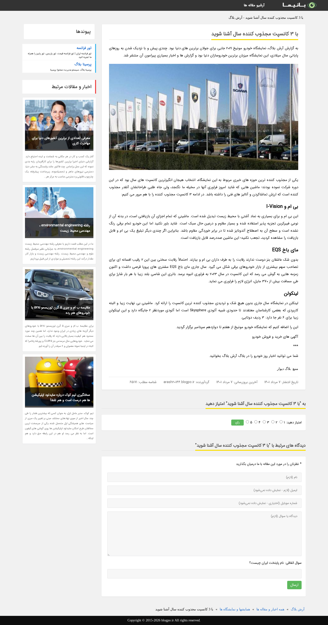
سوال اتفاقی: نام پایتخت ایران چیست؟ (275, 562)
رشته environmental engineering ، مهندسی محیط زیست (64, 228)
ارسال (294, 585)
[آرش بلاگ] (299, 5)
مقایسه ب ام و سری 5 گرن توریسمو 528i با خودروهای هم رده (60, 310)
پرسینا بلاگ (82, 64)
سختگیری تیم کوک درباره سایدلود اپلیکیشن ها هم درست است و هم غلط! (61, 397)
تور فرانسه (84, 48)
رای (237, 422)
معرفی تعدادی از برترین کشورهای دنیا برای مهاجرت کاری (61, 140)
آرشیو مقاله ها (254, 5)
